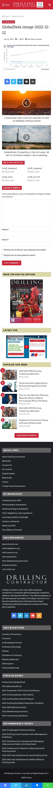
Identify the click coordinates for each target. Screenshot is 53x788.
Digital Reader (8, 473)
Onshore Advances (10, 521)
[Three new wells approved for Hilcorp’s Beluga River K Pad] (9, 387)
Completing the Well (11, 500)
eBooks (5, 651)
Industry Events (9, 565)
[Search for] (49, 6)
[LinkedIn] (20, 81)
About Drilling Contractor (13, 456)
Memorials (7, 477)
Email (5, 239)
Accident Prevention (11, 634)
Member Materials (10, 659)
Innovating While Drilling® (15, 517)
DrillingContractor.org (15, 773)
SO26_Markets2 (9, 168)
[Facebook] (7, 81)
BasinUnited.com (10, 544)
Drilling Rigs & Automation (14, 504)
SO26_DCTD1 (34, 177)
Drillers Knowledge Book (13, 682)
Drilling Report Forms (12, 642)
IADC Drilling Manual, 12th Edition (18, 694)
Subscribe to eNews (27, 435)
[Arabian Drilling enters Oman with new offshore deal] (9, 424)
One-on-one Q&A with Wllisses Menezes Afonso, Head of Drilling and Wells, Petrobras (33, 398)
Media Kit (6, 461)
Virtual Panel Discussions (13, 486)
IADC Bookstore (9, 556)
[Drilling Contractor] (27, 4)
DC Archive (7, 469)
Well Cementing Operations (15, 715)
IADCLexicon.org (9, 552)
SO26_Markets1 (35, 168)
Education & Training (11, 655)
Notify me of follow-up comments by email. (25, 250)
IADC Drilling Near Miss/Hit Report (18, 699)
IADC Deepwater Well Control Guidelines (21, 690)
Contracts (6, 638)
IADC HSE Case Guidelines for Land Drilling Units (24, 755)
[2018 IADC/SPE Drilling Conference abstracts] (9, 375)
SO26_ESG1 (7, 177)
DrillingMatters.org (11, 548)
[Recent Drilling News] (26, 322)
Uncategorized (17, 16)
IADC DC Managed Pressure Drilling (18, 730)
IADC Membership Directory (15, 561)
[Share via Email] (26, 81)
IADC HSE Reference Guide (14, 707)
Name (5, 229)
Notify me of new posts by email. (20, 255)
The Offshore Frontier (12, 530)
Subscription (8, 663)
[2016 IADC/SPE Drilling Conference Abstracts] (9, 412)
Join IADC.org (8, 569)
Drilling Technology (11, 647)
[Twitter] (13, 81)
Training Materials (10, 668)
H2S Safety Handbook (12, 686)
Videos (5, 482)
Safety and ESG (8, 525)
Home (7, 16)
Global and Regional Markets (15, 509)
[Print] (32, 81)
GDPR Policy (26, 777)
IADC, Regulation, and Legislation (17, 513)
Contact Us (7, 465)
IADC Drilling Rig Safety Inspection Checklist (22, 703)
